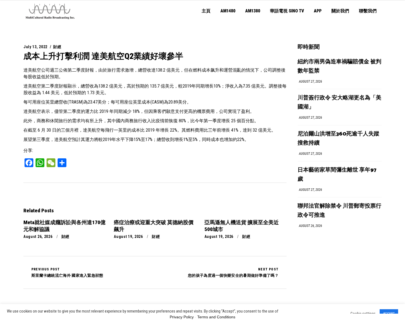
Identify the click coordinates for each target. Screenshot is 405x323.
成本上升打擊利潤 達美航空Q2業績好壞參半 (103, 56)
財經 (57, 47)
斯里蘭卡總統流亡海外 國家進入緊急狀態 (67, 272)
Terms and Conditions (216, 317)
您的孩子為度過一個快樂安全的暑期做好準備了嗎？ (233, 272)
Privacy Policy (182, 317)
